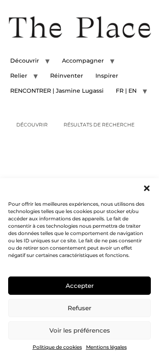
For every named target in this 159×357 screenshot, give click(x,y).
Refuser (79, 308)
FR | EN (126, 90)
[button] (147, 188)
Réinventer (66, 75)
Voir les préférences (79, 330)
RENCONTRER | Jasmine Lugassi (57, 90)
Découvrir (24, 60)
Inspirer (106, 75)
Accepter (80, 286)
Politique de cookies (57, 347)
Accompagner (83, 60)
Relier (18, 75)
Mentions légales (106, 347)
